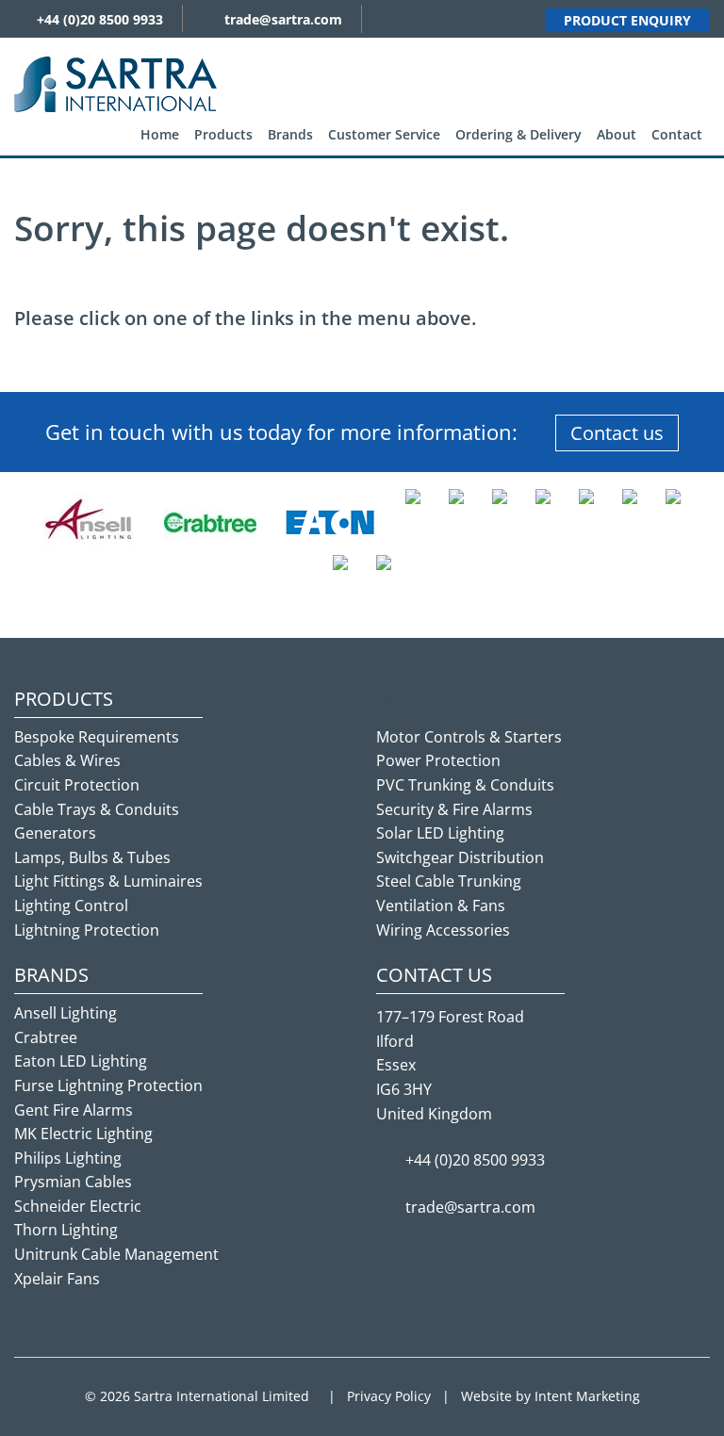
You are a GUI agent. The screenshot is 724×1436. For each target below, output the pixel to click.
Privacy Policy (389, 1396)
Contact (676, 134)
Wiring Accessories (443, 930)
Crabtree (45, 1037)
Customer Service (384, 134)
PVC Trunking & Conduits (465, 785)
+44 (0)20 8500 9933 (100, 19)
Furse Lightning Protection (108, 1085)
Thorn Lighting (66, 1229)
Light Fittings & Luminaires (108, 881)
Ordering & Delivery (518, 134)
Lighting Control (71, 905)
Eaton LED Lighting (80, 1061)
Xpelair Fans (57, 1278)
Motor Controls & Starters (469, 736)
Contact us (617, 433)
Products (223, 134)
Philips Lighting (68, 1158)
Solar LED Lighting (440, 833)
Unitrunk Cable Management (116, 1254)
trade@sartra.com (283, 19)
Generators (55, 833)
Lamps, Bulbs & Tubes (92, 857)
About (616, 134)
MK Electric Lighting (83, 1133)
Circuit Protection (77, 785)
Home (159, 134)
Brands (290, 134)
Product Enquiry (627, 20)
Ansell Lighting (65, 1013)
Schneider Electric (77, 1206)
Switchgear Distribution (460, 857)
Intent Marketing (587, 1396)
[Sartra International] (115, 83)
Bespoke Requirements (96, 736)
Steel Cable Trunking (448, 881)
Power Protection (438, 760)
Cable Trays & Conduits (96, 809)
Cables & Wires (67, 760)
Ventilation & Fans (440, 905)
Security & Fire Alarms (454, 809)
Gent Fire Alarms (73, 1110)
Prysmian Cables (73, 1181)
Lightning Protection (86, 930)
